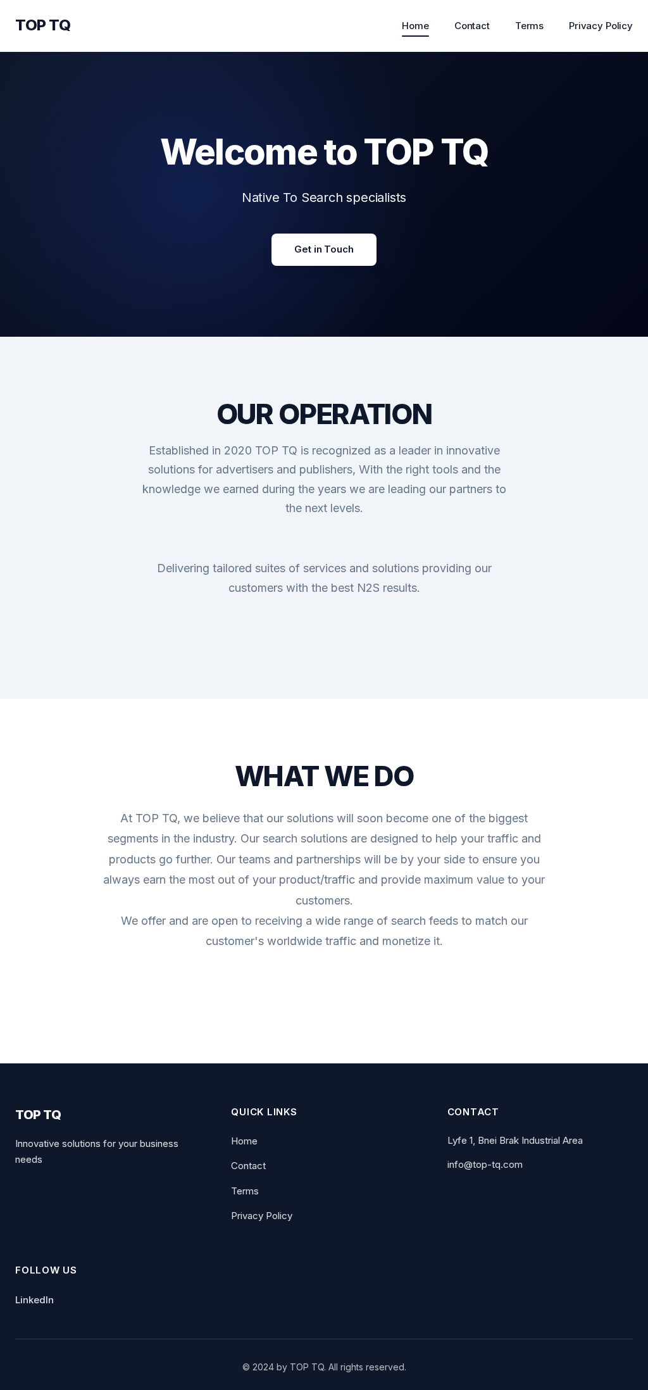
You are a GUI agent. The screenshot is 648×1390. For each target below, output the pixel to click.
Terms (529, 26)
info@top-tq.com (485, 1164)
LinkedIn (34, 1300)
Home (415, 26)
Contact (472, 26)
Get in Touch (323, 249)
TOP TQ (42, 25)
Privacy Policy (601, 26)
